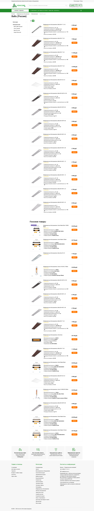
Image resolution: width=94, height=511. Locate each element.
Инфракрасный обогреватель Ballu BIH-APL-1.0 (54, 161)
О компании (14, 467)
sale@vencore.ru (65, 471)
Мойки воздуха (39, 476)
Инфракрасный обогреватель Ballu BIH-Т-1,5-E (54, 24)
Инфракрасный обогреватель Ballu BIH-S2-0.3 (54, 79)
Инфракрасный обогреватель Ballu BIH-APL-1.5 (54, 175)
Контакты (14, 474)
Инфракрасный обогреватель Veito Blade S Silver (55, 430)
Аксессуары (38, 503)
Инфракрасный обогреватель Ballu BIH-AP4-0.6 (54, 107)
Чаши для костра (39, 492)
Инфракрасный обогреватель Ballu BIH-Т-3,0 (53, 38)
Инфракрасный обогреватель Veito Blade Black (54, 362)
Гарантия (13, 471)
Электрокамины (39, 481)
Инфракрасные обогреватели (23, 13)
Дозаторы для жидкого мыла (42, 499)
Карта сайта (14, 476)
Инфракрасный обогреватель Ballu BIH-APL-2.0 (54, 188)
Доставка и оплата (16, 469)
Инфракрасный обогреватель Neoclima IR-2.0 (54, 253)
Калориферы (39, 487)
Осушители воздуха (40, 496)
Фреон (37, 469)
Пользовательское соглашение (67, 482)
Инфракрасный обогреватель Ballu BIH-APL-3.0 (54, 202)
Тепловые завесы (40, 485)
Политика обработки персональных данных (70, 480)
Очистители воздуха (40, 472)
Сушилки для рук (39, 494)
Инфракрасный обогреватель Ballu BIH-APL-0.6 (54, 134)
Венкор (61, 467)
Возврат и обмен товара (17, 472)
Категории (15, 22)
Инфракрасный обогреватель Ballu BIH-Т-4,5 (53, 52)
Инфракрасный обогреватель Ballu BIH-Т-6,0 (53, 66)
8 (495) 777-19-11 (75, 5)
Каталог (13, 13)
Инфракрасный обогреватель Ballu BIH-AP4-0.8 (54, 120)
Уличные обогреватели (41, 490)
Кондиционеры (39, 467)
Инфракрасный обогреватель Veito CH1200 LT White (55, 266)
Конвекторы (38, 479)
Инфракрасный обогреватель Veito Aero (52, 335)
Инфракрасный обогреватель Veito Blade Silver (54, 416)
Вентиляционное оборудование (43, 471)
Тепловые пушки (39, 483)
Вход (81, 1)
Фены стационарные (40, 497)
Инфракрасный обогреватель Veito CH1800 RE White (55, 389)
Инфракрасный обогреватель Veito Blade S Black (54, 239)
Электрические (34, 13)
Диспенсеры (38, 501)
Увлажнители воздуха (40, 474)
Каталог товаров (19, 10)
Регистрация (76, 1)
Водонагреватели (39, 478)
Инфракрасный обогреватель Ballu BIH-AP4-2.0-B (55, 93)
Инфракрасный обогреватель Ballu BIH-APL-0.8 (54, 147)
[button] (80, 10)
